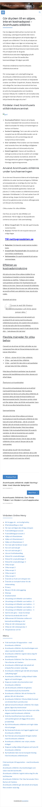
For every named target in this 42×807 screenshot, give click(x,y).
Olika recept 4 (10, 573)
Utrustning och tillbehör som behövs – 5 (19, 610)
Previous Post (11, 477)
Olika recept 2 (10, 567)
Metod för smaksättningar (15, 556)
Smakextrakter (10, 596)
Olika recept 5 (10, 576)
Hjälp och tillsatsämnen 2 (14, 539)
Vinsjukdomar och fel (13, 630)
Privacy (8, 587)
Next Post (32, 492)
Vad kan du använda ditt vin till (16, 615)
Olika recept (9, 565)
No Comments (7, 488)
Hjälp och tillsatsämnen (13, 536)
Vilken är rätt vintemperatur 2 (16, 627)
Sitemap (8, 593)
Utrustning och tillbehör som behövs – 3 (19, 604)
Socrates (25, 801)
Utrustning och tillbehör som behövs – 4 (19, 607)
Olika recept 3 (10, 570)
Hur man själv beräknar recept (16, 545)
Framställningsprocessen (14, 531)
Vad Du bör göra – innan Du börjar (17, 613)
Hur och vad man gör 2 (13, 550)
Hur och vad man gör (12, 548)
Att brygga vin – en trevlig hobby (17, 522)
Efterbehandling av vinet (14, 525)
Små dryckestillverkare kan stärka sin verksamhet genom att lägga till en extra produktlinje (19, 719)
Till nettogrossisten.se (19, 239)
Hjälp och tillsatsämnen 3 (14, 542)
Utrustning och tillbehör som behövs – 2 (19, 601)
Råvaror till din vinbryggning (15, 590)
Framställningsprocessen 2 (15, 533)
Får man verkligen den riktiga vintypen (19, 528)
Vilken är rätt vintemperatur (15, 624)
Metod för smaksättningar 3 (15, 562)
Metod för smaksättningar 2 (15, 559)
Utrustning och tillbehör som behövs (18, 598)
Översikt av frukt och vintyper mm (17, 579)
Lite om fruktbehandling (14, 553)
